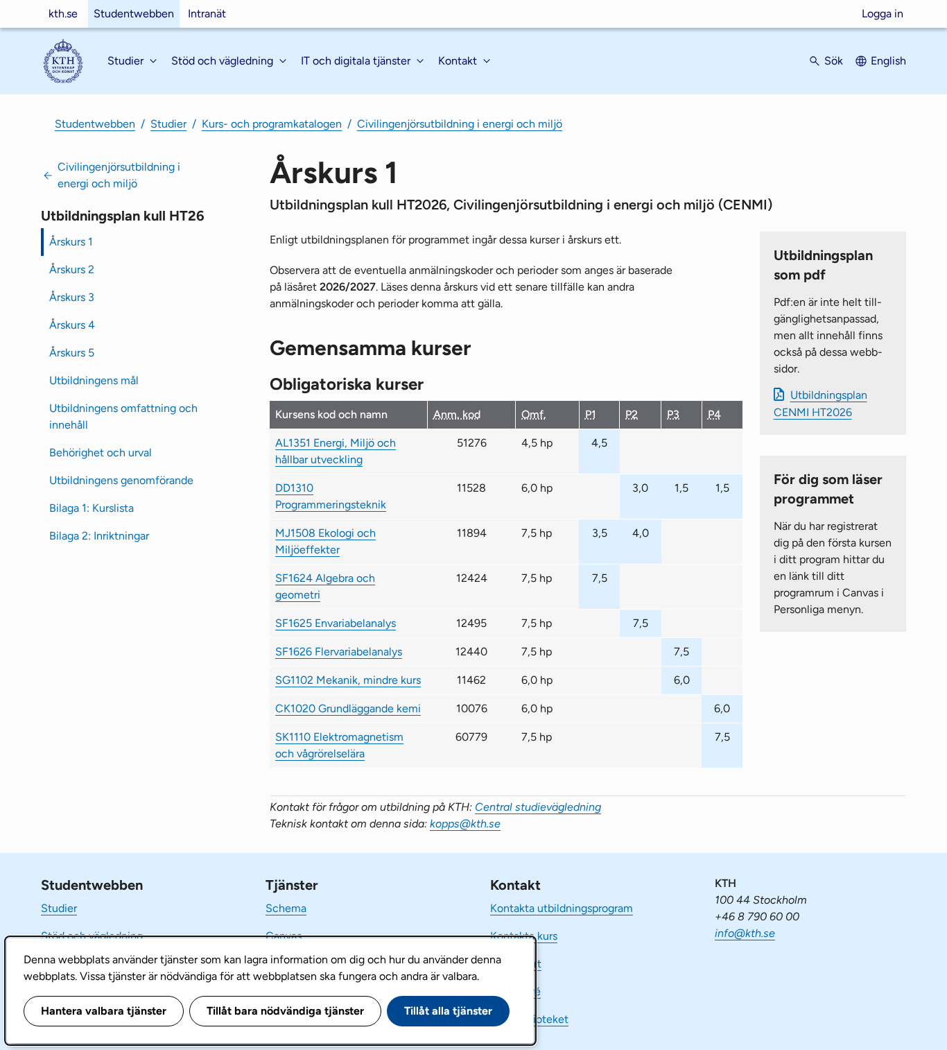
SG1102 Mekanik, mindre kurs (348, 680)
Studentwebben (134, 13)
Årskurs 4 (72, 325)
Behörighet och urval (100, 452)
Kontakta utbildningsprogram (561, 908)
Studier (168, 123)
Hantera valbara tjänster (103, 1010)
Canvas (284, 936)
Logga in (882, 13)
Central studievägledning (538, 807)
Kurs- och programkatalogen (272, 123)
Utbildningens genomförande (121, 480)
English (888, 60)
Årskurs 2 (71, 269)
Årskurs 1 (71, 241)
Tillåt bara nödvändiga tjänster (285, 1010)
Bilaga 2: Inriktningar (99, 535)
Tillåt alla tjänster (448, 1010)
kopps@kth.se (465, 823)
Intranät (207, 13)
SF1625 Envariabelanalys (335, 623)
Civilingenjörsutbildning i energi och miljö (459, 123)
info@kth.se (745, 933)
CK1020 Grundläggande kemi (348, 708)
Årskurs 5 (71, 352)
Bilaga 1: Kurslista (91, 508)
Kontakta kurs (523, 936)
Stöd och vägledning (92, 936)
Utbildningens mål (94, 380)
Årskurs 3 (71, 297)
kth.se (63, 13)
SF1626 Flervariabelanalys (338, 651)
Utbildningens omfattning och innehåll (123, 416)
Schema (286, 908)
